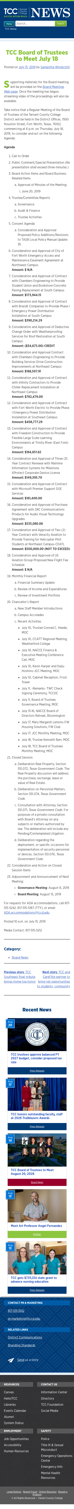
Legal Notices (14, 1491)
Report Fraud (30, 1491)
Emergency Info (52, 1467)
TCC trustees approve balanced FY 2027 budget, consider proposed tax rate (36, 1058)
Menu (9, 24)
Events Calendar (15, 1411)
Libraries (10, 1405)
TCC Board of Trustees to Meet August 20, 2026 (32, 1172)
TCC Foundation (52, 1405)
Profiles (37, 1234)
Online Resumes (47, 1491)
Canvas (9, 1392)
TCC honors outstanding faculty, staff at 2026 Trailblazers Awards (37, 1116)
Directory (47, 1398)
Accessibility (12, 1445)
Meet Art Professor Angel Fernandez (36, 1226)
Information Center (54, 1392)
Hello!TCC (10, 1398)
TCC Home (11, 29)
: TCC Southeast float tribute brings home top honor (20, 977)
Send (20, 1360)
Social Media (49, 1411)
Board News (20, 957)
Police (45, 1439)
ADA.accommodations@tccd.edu (27, 913)
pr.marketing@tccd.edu (24, 1319)
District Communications (25, 1337)
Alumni (9, 1417)
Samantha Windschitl (55, 67)
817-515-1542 (16, 1311)
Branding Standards (21, 1345)
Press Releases (37, 1070)
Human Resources (16, 1451)
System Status (14, 1423)
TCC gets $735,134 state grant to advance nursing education (34, 1280)
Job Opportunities (16, 1439)
